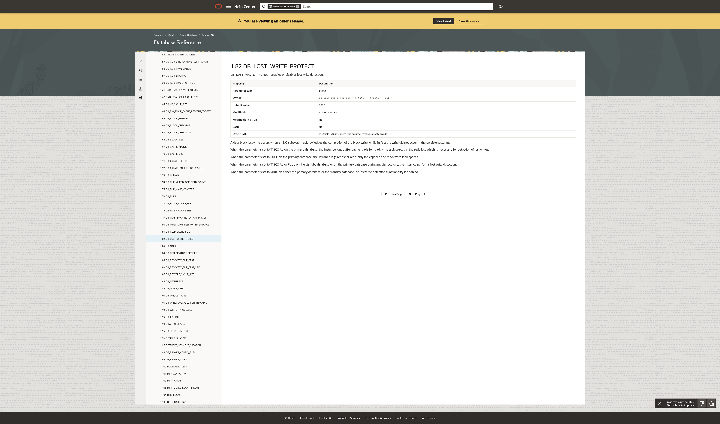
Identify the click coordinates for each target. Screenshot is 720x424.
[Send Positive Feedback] (711, 403)
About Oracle (307, 418)
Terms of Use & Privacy (377, 418)
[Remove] (298, 6)
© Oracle (290, 418)
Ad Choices (428, 418)
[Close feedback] (660, 403)
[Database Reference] (140, 80)
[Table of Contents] (140, 61)
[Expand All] (140, 70)
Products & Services (348, 418)
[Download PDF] (140, 89)
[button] (228, 6)
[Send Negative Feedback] (702, 403)
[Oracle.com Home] (218, 6)
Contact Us (325, 418)
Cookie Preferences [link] (406, 418)
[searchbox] (397, 6)
